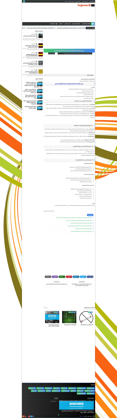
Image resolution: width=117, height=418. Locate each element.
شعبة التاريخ (80, 391)
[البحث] (24, 1)
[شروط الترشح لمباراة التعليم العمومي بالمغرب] (39, 108)
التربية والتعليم (85, 24)
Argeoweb (81, 416)
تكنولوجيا (33, 391)
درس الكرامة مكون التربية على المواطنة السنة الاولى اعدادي (53, 325)
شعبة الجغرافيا (71, 388)
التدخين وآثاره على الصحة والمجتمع (87, 325)
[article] (56, 283)
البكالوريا (72, 391)
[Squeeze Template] (94, 416)
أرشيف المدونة (71, 1)
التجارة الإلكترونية (55, 391)
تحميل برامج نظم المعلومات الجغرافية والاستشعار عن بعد (32, 55)
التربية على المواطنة (80, 53)
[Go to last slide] (47, 307)
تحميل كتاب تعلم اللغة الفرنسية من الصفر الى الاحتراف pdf (30, 63)
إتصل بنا (66, 1)
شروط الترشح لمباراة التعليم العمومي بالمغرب (83, 228)
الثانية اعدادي (73, 53)
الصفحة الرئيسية (91, 1)
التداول (48, 391)
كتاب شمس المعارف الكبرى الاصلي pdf (30, 36)
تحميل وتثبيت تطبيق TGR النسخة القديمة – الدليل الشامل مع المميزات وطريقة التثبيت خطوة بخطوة (74, 217)
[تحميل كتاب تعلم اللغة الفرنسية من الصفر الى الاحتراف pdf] (40, 63)
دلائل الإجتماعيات (65, 391)
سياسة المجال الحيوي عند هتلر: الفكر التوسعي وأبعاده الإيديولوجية (80, 226)
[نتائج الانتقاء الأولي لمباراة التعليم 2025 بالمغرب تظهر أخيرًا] (39, 96)
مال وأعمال (67, 24)
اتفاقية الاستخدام (77, 1)
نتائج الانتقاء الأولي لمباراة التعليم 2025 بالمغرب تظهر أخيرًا (26, 28)
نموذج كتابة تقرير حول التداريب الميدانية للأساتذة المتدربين (81, 231)
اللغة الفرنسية (90, 393)
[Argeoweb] (86, 5)
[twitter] (31, 416)
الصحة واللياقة (52, 24)
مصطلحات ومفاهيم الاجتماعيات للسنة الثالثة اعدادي (31, 72)
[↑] (58, 415)
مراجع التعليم (31, 388)
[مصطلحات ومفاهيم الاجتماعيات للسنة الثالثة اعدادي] (40, 71)
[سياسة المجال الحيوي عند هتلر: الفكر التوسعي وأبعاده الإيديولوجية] (39, 102)
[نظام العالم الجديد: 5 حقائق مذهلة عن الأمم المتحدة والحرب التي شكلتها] (39, 91)
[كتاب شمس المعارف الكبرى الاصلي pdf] (40, 36)
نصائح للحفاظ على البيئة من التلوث (70, 325)
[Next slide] (44, 307)
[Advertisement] (44, 12)
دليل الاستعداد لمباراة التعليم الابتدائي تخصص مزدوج (32, 46)
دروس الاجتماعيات (66, 53)
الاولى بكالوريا (40, 391)
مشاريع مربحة (48, 388)
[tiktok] (27, 416)
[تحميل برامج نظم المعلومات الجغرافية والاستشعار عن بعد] (40, 54)
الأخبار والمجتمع (75, 24)
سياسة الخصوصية (85, 1)
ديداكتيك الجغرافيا (81, 393)
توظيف (60, 24)
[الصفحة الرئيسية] (93, 23)
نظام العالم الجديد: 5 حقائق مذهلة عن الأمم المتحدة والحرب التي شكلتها (54, 28)
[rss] (23, 416)
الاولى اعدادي (39, 388)
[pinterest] (25, 416)
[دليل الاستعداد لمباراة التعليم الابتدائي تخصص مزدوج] (40, 45)
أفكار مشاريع (56, 388)
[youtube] (29, 416)
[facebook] (33, 416)
